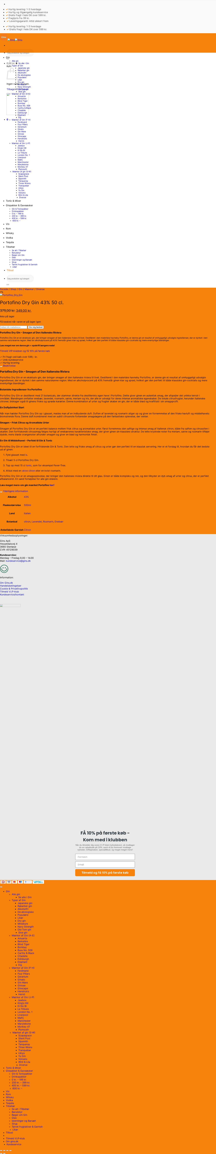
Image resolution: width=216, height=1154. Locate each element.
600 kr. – (16, 220)
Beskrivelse (9, 365)
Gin (8, 57)
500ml (27, 505)
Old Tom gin (23, 89)
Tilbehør (10, 246)
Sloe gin (22, 91)
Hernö (21, 141)
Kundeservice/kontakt (12, 594)
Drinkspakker (18, 211)
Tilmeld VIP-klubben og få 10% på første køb (25, 350)
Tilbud (10, 270)
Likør (20, 80)
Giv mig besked (35, 327)
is (26, 454)
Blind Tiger (23, 101)
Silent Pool (23, 176)
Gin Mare (22, 131)
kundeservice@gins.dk (18, 560)
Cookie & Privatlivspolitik (14, 588)
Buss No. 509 (24, 105)
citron (27, 521)
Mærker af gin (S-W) (21, 171)
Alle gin (15, 61)
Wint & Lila (23, 195)
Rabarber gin (23, 70)
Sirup (14, 262)
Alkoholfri (22, 72)
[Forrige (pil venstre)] (1, 1153)
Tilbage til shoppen (17, 89)
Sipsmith (22, 178)
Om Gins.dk (6, 582)
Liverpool (22, 157)
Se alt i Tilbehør (19, 250)
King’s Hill (22, 148)
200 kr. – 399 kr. (19, 216)
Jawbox (21, 145)
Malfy (20, 160)
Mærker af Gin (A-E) (21, 94)
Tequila (10, 242)
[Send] (8, 58)
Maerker (29, 289)
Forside (4, 289)
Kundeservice (14, 1144)
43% (26, 496)
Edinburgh (22, 112)
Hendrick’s (22, 138)
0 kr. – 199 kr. (18, 213)
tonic (29, 465)
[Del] (7, 1150)
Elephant (22, 115)
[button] (12, 63)
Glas (14, 257)
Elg (19, 117)
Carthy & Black (24, 108)
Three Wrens (24, 183)
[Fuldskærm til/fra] (4, 1150)
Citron (27, 529)
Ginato (21, 129)
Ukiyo (21, 188)
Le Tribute (22, 152)
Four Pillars (23, 124)
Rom (8, 228)
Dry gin (21, 82)
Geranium (22, 127)
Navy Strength (24, 87)
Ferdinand (22, 122)
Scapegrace (23, 174)
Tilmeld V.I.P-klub (9, 591)
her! (52, 485)
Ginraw (21, 134)
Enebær (59, 521)
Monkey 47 (23, 167)
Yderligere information (15, 491)
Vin (7, 224)
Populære (22, 77)
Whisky (10, 233)
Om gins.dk (12, 1141)
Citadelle (22, 110)
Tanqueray (23, 181)
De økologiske (24, 75)
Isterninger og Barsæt (22, 260)
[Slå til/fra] (1, 366)
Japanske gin (24, 68)
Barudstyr (16, 253)
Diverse (22, 197)
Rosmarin (48, 521)
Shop (13, 289)
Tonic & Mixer (13, 200)
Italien (27, 513)
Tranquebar (23, 185)
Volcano (22, 192)
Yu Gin (21, 190)
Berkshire (22, 98)
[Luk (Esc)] (10, 1150)
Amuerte (22, 96)
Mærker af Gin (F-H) (21, 120)
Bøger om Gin (18, 255)
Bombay (21, 103)
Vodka (9, 237)
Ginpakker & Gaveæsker (19, 205)
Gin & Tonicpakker (20, 209)
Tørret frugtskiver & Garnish (24, 264)
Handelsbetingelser (10, 585)
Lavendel (37, 521)
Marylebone (23, 164)
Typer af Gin (17, 65)
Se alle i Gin (23, 63)
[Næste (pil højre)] (4, 1153)
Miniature (22, 84)
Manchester (23, 162)
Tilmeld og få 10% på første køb (105, 873)
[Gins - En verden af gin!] (11, 40)
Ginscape (22, 136)
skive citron (28, 470)
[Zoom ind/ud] (1, 1150)
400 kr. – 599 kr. (19, 218)
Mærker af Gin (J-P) (21, 143)
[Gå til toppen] (1, 886)
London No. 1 (24, 155)
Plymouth (22, 169)
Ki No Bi (21, 150)
